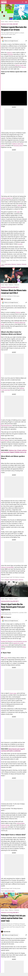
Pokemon (19, 264)
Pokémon (9, 52)
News (6, 21)
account (20, 244)
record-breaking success (14, 641)
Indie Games (8, 264)
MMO (7, 567)
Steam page (13, 693)
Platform (11, 21)
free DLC (24, 67)
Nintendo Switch (18, 145)
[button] (26, 41)
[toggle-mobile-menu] (26, 2)
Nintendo (16, 21)
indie (18, 212)
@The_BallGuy (5, 440)
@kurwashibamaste (6, 425)
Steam (16, 598)
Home (2, 21)
